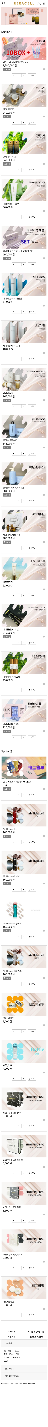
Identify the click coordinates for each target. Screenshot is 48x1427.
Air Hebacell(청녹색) (12, 923)
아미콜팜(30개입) (11, 629)
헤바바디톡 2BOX (11, 724)
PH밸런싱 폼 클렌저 (12, 204)
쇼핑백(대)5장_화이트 (13, 1160)
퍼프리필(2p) (9, 1302)
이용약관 (11, 1337)
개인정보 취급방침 (36, 1337)
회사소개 (11, 1332)
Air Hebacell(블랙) (11, 876)
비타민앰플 (8, 393)
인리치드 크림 (9, 156)
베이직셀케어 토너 (11, 346)
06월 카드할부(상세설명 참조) (17, 782)
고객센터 (8, 1343)
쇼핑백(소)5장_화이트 (13, 1254)
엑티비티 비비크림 (11, 677)
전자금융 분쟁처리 (12, 1376)
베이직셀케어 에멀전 (12, 298)
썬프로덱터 (8, 582)
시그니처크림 (9, 109)
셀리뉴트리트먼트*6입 (13, 487)
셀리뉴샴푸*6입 (10, 440)
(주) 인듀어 (9, 1369)
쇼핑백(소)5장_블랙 (12, 1207)
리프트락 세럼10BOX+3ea (15, 62)
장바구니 (32, 75)
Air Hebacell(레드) (11, 829)
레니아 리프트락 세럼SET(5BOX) (18, 251)
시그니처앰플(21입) (12, 535)
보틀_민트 (7, 1065)
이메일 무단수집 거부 (36, 1332)
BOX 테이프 (8, 1018)
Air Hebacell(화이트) (12, 971)
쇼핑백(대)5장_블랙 (12, 1113)
